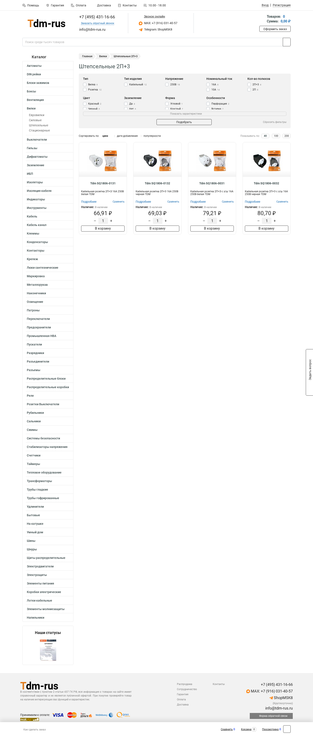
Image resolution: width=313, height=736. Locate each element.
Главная (87, 56)
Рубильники (35, 412)
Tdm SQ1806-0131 (103, 183)
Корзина (246, 729)
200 (286, 135)
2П (255, 89)
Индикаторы (36, 199)
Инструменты (36, 208)
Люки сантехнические (42, 267)
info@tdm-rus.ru (278, 708)
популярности (152, 135)
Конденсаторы (37, 242)
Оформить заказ (275, 29)
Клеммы (33, 233)
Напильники (35, 617)
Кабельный (138, 84)
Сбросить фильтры (274, 122)
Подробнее (88, 201)
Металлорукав (37, 284)
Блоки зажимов (38, 83)
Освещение (35, 301)
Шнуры (32, 549)
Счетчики (33, 455)
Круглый (176, 108)
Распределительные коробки (48, 387)
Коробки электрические (44, 592)
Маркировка (36, 276)
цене (105, 135)
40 (265, 135)
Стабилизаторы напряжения (47, 447)
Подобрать (184, 122)
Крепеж (32, 259)
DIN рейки (34, 74)
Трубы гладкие (37, 489)
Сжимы (32, 429)
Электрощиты (37, 575)
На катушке (35, 523)
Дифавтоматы (37, 156)
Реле (30, 395)
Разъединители (38, 361)
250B (175, 84)
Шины (31, 540)
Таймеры (33, 464)
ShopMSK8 (283, 697)
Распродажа (184, 684)
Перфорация (220, 103)
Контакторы (35, 250)
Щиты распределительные (46, 558)
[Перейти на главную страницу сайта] (46, 23)
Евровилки (36, 115)
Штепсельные (38, 125)
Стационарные (39, 130)
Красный (94, 103)
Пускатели (34, 344)
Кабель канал (36, 225)
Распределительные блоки (46, 378)
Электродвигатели (40, 566)
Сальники (34, 421)
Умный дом (35, 532)
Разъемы (33, 370)
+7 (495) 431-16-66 (96, 16)
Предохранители (39, 327)
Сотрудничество (187, 689)
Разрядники (35, 353)
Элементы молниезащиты (46, 609)
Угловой (176, 103)
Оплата (81, 5)
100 (276, 135)
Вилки (31, 108)
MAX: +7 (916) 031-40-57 (160, 23)
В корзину (103, 228)
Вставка (217, 108)
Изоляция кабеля (39, 190)
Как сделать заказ (34, 729)
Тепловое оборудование (44, 472)
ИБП (30, 173)
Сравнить (227, 729)
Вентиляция (35, 100)
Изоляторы (35, 182)
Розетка (95, 89)
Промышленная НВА (41, 336)
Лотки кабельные (39, 600)
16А (214, 84)
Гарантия (57, 5)
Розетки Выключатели (43, 404)
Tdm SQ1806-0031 (212, 183)
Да (132, 103)
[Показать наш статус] (48, 650)
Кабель (32, 216)
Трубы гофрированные (43, 498)
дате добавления (127, 135)
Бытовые (33, 515)
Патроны (33, 310)
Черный (94, 108)
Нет (132, 108)
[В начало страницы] (287, 729)
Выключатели (37, 139)
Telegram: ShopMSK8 (158, 29)
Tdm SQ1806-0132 (157, 183)
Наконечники (36, 293)
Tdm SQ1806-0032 (266, 183)
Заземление (35, 165)
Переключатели (38, 319)
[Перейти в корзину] (262, 19)
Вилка (93, 84)
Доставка (103, 5)
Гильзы (32, 148)
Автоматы (34, 65)
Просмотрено (270, 729)
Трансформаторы (39, 481)
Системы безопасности (43, 438)
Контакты (130, 5)
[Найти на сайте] (287, 42)
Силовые (35, 120)
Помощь (33, 5)
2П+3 (257, 84)
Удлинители (35, 506)
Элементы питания (40, 583)
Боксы (31, 91)
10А (215, 89)
